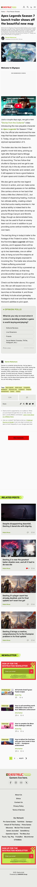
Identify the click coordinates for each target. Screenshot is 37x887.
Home (3, 11)
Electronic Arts (13, 389)
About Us (18, 795)
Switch (12, 391)
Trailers (18, 391)
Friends (8, 336)
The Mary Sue (25, 834)
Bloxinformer (29, 837)
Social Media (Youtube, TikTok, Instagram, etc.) (17, 341)
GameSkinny (24, 831)
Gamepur (29, 822)
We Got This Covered (22, 828)
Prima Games (26, 825)
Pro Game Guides (9, 822)
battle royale (18, 387)
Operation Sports (12, 834)
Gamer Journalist (12, 831)
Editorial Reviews (12, 328)
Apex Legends (9, 129)
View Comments (18, 438)
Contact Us (18, 802)
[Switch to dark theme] (31, 7)
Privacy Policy (23, 676)
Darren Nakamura (10, 37)
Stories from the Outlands (13, 123)
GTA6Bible (18, 840)
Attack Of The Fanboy (12, 825)
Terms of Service (14, 676)
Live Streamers (11, 332)
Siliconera (9, 828)
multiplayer (21, 389)
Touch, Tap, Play (8, 837)
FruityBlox (19, 837)
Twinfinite (20, 822)
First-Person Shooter (13, 11)
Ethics (18, 798)
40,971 (21, 758)
